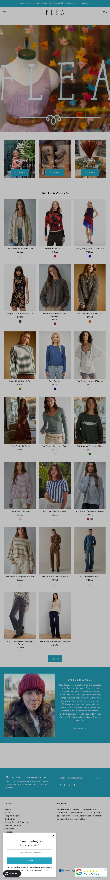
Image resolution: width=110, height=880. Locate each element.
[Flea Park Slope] (79, 875)
